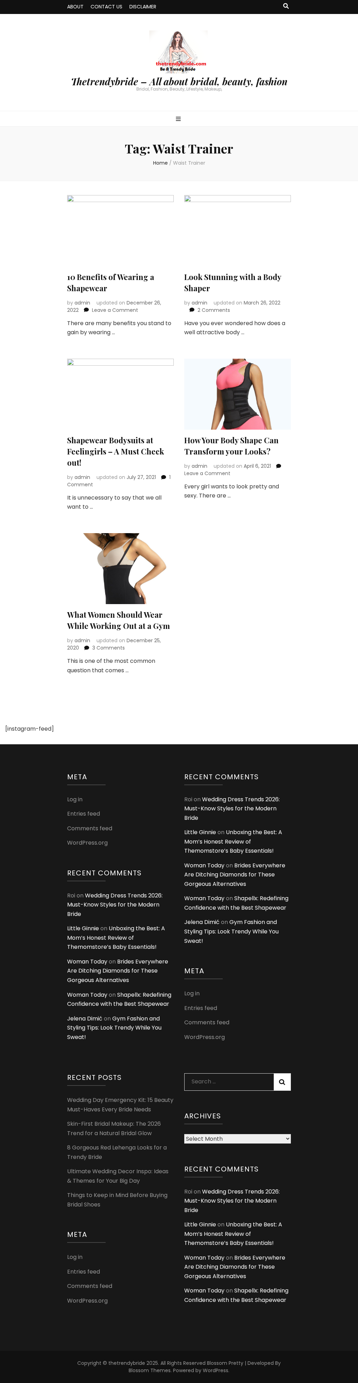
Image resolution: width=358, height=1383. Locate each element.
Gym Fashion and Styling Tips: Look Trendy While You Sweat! (114, 1028)
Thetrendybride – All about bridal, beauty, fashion (179, 81)
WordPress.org (87, 843)
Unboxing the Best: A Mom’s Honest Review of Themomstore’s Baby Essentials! (116, 937)
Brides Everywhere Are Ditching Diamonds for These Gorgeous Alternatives (117, 971)
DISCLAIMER (142, 6)
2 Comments (214, 310)
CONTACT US (106, 6)
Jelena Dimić (84, 1019)
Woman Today (87, 962)
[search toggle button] (286, 6)
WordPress (215, 1370)
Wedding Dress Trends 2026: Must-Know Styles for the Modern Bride (115, 904)
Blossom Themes (150, 1370)
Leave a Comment (115, 310)
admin (82, 302)
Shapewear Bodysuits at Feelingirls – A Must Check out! (115, 451)
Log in (75, 799)
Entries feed (83, 814)
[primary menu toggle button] (179, 119)
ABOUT (75, 6)
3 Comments (108, 647)
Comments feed (89, 828)
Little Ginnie (83, 928)
